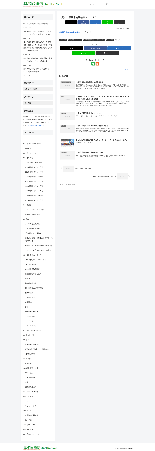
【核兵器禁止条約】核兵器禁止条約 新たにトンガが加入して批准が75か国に (37, 32)
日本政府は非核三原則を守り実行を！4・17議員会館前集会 (37, 70)
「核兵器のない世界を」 (76, 40)
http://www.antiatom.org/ (35, 125)
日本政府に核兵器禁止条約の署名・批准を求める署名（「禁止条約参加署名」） (37, 59)
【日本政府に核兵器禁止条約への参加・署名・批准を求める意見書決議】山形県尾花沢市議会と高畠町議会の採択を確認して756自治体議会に (37, 46)
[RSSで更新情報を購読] (97, 63)
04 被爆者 (64, 40)
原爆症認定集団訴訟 (89, 40)
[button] (119, 22)
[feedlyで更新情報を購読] (93, 63)
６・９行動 (110, 40)
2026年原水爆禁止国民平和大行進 (35, 24)
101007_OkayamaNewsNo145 (70, 32)
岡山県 (118, 40)
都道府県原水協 (101, 40)
